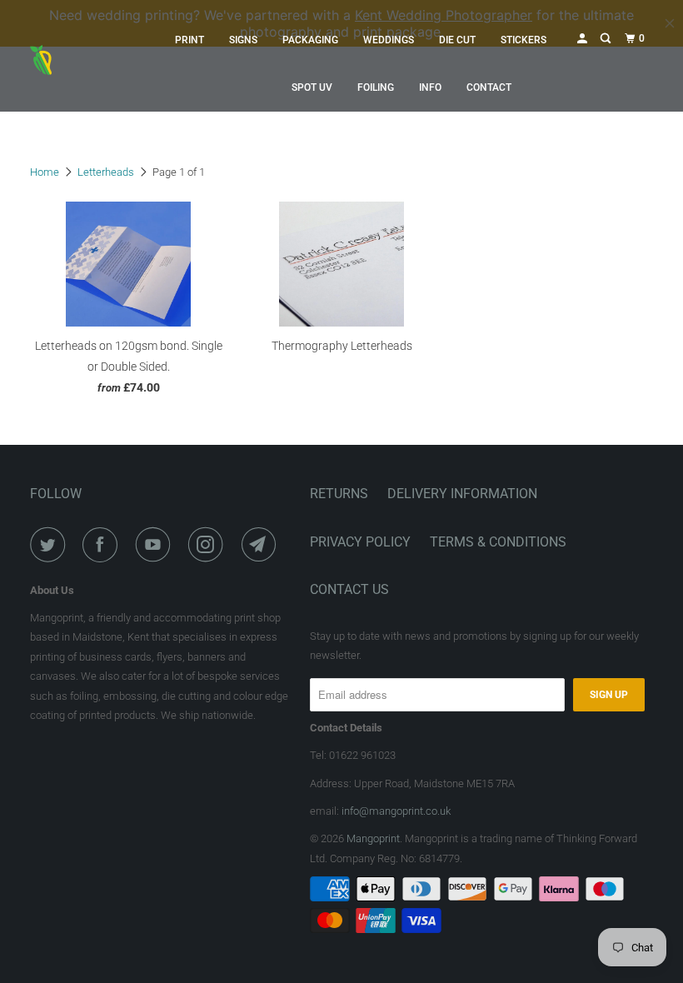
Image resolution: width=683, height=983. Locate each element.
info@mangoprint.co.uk (396, 811)
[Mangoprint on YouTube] (156, 544)
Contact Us (349, 589)
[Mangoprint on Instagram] (209, 544)
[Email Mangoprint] (262, 544)
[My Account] (583, 38)
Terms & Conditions (498, 542)
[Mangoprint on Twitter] (51, 544)
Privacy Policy (360, 542)
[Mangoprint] (81, 63)
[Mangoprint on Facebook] (103, 544)
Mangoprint (373, 838)
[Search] (606, 38)
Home (44, 172)
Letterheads (105, 172)
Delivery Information (462, 493)
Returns (339, 493)
